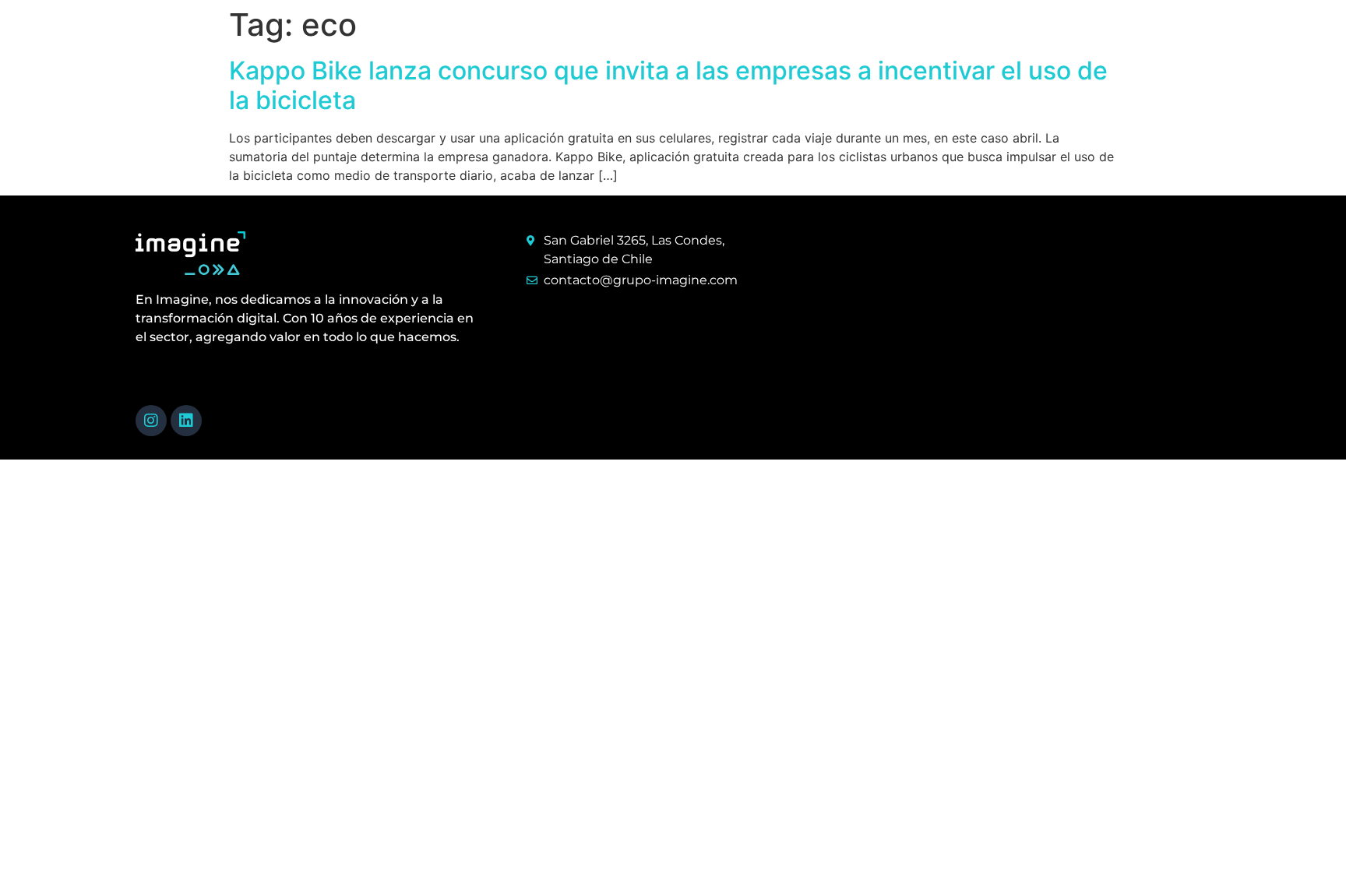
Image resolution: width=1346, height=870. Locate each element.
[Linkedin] (186, 420)
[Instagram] (151, 420)
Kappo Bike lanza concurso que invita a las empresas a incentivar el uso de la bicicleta (668, 85)
